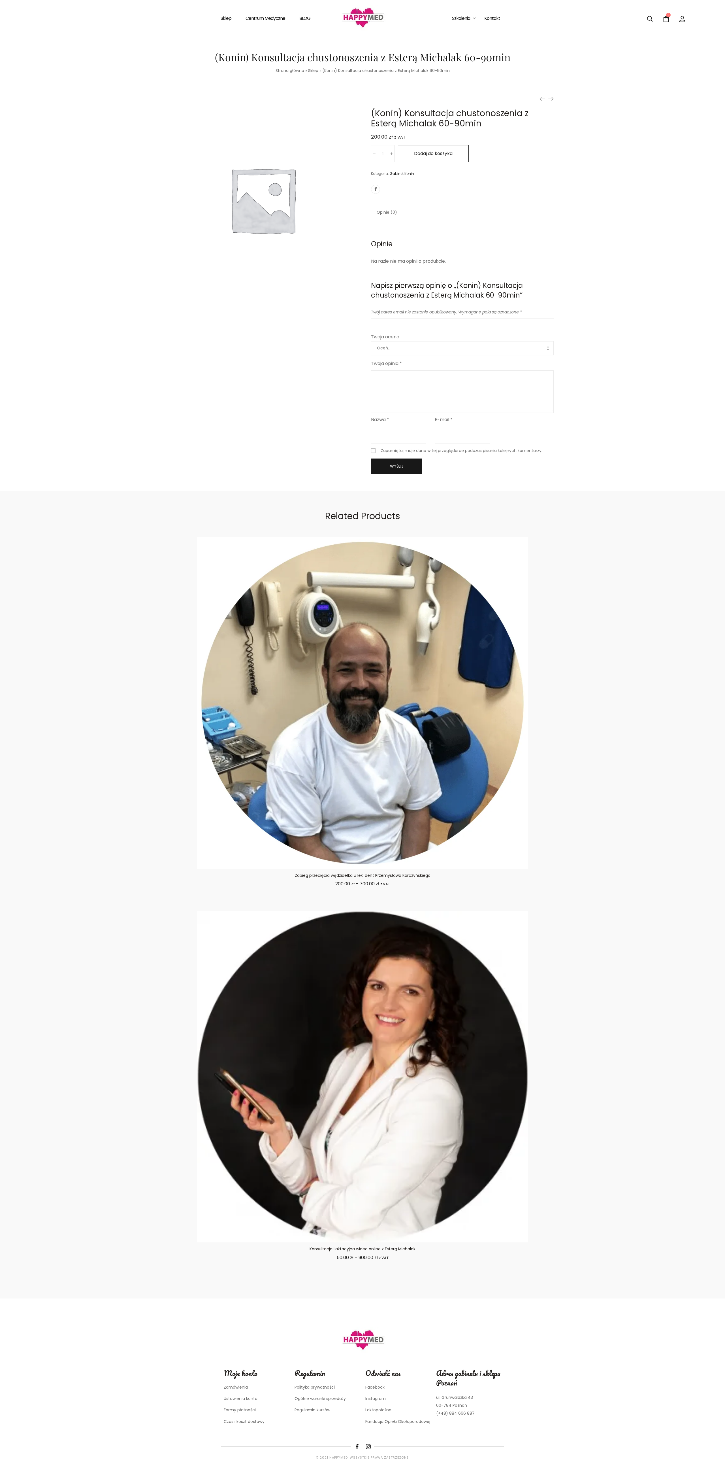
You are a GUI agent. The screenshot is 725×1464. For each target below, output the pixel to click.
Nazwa (380, 419)
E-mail (444, 419)
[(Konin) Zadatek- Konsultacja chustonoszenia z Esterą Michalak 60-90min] (551, 99)
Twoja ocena (385, 337)
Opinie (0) (387, 212)
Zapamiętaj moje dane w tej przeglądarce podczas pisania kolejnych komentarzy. (461, 450)
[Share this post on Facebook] (375, 189)
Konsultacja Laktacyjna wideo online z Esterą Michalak (362, 1249)
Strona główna (290, 70)
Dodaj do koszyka (433, 153)
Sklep (313, 70)
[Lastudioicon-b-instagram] (368, 1446)
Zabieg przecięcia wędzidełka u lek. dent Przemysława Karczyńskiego (362, 875)
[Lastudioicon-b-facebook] (356, 1446)
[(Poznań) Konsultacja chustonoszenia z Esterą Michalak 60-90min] (542, 99)
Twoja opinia (386, 363)
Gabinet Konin (402, 173)
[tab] (387, 212)
